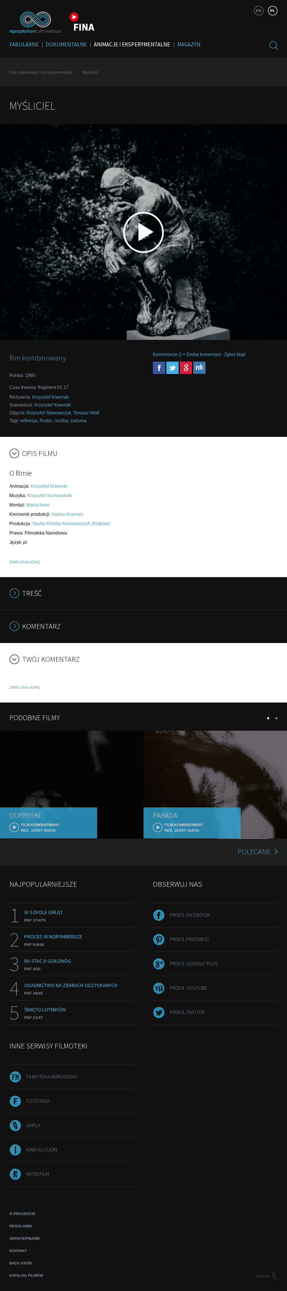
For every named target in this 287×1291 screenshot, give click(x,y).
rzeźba (61, 420)
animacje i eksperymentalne (132, 44)
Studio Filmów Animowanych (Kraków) (71, 523)
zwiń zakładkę (24, 562)
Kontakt (18, 1251)
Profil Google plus (193, 963)
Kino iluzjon (41, 1149)
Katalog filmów (26, 1275)
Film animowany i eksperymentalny (41, 72)
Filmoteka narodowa (51, 1076)
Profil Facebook (190, 914)
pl (272, 11)
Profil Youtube (188, 987)
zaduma (78, 420)
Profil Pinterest (189, 939)
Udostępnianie (24, 1238)
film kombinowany (37, 357)
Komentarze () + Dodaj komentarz (187, 354)
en (258, 11)
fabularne (23, 44)
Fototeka (38, 1100)
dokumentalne (66, 44)
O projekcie (22, 1214)
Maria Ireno (38, 505)
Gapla (33, 1125)
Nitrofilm (37, 1173)
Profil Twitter (187, 1012)
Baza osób (20, 1263)
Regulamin (20, 1226)
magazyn (188, 44)
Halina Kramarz (67, 514)
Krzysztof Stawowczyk (49, 412)
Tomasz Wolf (86, 412)
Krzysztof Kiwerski (50, 397)
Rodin (46, 420)
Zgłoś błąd (235, 354)
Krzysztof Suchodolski (49, 495)
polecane (254, 851)
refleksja (28, 420)
